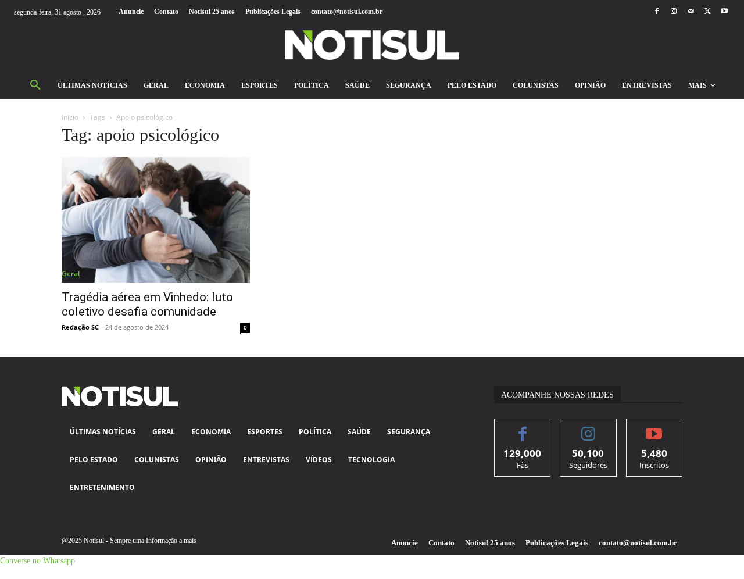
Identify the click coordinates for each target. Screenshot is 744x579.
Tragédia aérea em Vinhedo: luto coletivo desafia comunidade (147, 304)
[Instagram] (673, 11)
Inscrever (654, 427)
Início (70, 117)
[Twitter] (707, 11)
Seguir (588, 427)
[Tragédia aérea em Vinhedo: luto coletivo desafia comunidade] (156, 220)
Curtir (523, 427)
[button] (35, 85)
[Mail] (690, 11)
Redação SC (80, 327)
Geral (71, 273)
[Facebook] (656, 11)
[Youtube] (724, 11)
